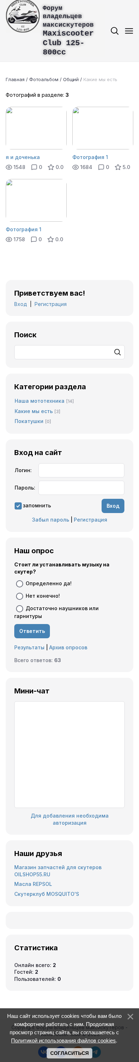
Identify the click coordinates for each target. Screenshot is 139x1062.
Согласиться (69, 1053)
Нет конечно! (43, 596)
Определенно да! (49, 583)
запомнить (37, 505)
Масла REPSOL (33, 884)
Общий (71, 79)
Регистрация (51, 304)
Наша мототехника (40, 401)
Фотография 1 (90, 157)
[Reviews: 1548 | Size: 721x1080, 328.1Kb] (36, 128)
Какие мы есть (34, 411)
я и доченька (23, 157)
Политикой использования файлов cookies (63, 1040)
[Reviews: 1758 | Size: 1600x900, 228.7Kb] (36, 200)
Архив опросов (68, 647)
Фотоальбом (43, 79)
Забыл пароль (50, 520)
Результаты (29, 647)
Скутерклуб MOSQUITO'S (46, 894)
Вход (20, 304)
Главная (15, 79)
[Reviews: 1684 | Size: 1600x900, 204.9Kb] (102, 128)
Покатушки (29, 421)
